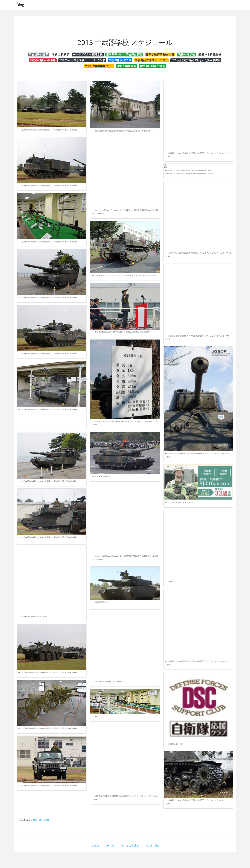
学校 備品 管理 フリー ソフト (151, 60)
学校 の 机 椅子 (60, 54)
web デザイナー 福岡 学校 (88, 54)
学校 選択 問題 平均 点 (152, 66)
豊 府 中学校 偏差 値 (209, 54)
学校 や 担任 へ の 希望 (42, 60)
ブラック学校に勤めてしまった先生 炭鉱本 (195, 60)
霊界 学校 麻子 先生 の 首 (160, 54)
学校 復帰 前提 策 (38, 54)
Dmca (95, 845)
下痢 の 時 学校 (186, 54)
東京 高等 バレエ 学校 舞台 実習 (124, 54)
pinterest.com (40, 819)
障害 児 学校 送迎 (126, 66)
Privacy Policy (130, 845)
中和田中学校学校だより (99, 66)
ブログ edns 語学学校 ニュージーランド (82, 60)
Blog (20, 4)
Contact (110, 845)
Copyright (152, 845)
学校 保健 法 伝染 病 (120, 60)
